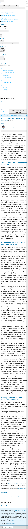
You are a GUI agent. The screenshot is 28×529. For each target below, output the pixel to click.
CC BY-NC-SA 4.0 (12, 487)
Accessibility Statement (11, 521)
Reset (2, 40)
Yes (3, 505)
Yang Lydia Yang (9, 126)
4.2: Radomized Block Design (15, 483)
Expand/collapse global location (26, 115)
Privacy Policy (15, 520)
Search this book (4, 26)
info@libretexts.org (11, 523)
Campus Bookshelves (18, 115)
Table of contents (7, 131)
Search (3, 527)
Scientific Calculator (7, 79)
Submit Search (4, 31)
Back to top (3, 492)
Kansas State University (11, 127)
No (8, 505)
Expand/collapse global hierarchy (2, 115)
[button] (5, 89)
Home (7, 115)
